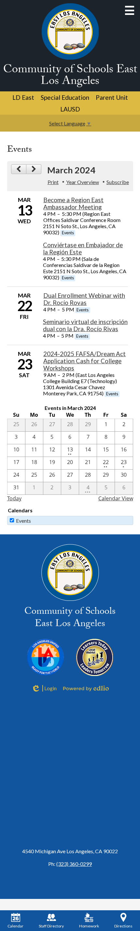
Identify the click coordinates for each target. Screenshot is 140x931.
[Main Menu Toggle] (129, 10)
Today (14, 498)
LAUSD (70, 109)
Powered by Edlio (86, 688)
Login (44, 688)
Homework (89, 926)
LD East (23, 97)
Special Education (65, 97)
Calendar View (115, 498)
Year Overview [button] (82, 182)
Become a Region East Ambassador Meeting (73, 203)
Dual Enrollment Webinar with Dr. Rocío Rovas (84, 299)
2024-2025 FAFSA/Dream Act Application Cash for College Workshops (84, 361)
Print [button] (53, 182)
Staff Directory (51, 926)
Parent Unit (112, 97)
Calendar (15, 926)
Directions (123, 926)
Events (23, 521)
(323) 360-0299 (74, 864)
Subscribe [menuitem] (117, 182)
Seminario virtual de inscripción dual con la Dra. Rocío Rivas (85, 325)
